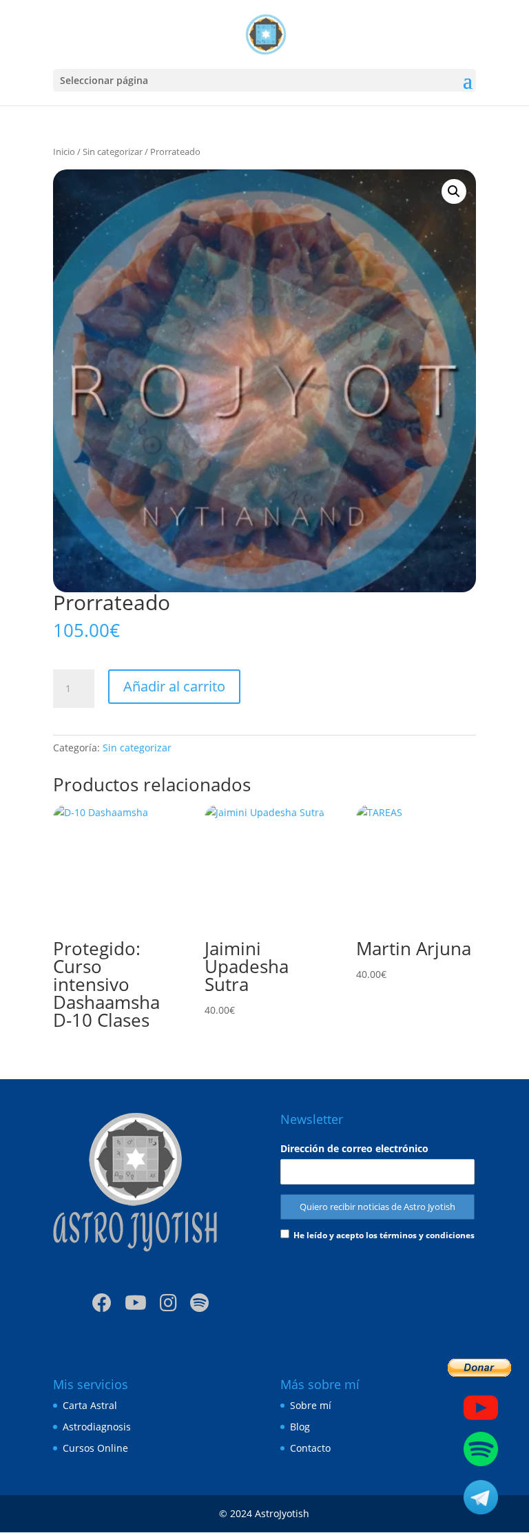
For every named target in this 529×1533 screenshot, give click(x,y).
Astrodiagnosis (97, 1426)
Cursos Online (95, 1447)
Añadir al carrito (174, 686)
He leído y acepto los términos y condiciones (384, 1235)
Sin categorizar (113, 151)
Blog (300, 1426)
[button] (454, 191)
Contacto (310, 1447)
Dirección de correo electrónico (354, 1148)
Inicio (64, 151)
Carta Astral (90, 1405)
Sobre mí (310, 1405)
